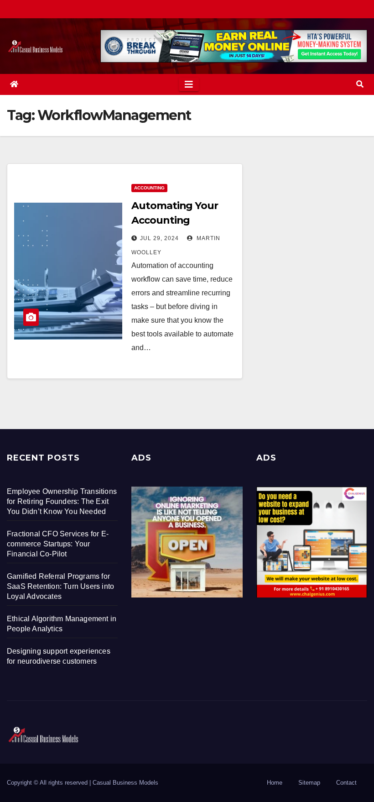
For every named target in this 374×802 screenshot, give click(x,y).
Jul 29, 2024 (159, 238)
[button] (360, 84)
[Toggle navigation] (189, 84)
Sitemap (309, 782)
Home (274, 782)
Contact (346, 782)
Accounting (149, 187)
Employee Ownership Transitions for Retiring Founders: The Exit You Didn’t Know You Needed (62, 501)
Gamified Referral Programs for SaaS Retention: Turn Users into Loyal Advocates (60, 586)
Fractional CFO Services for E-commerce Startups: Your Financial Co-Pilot (58, 544)
